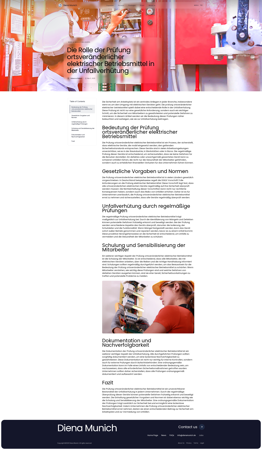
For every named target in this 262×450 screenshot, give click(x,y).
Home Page (152, 435)
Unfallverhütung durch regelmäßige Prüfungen (80, 123)
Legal (202, 443)
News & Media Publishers (79, 42)
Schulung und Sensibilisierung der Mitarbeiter (83, 129)
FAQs (171, 435)
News (163, 435)
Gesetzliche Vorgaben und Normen (81, 116)
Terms (196, 443)
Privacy (188, 443)
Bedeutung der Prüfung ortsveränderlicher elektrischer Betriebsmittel (82, 109)
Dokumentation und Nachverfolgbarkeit (78, 135)
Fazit (73, 141)
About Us (181, 443)
